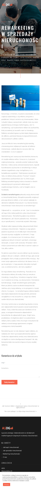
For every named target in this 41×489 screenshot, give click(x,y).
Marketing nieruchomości (11, 454)
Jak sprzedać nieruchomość (12, 450)
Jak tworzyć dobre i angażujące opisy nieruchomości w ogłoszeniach (20, 406)
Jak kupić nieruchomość (11, 447)
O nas (5, 457)
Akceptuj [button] (6, 484)
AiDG (3, 22)
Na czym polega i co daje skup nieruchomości (20, 411)
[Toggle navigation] (37, 4)
